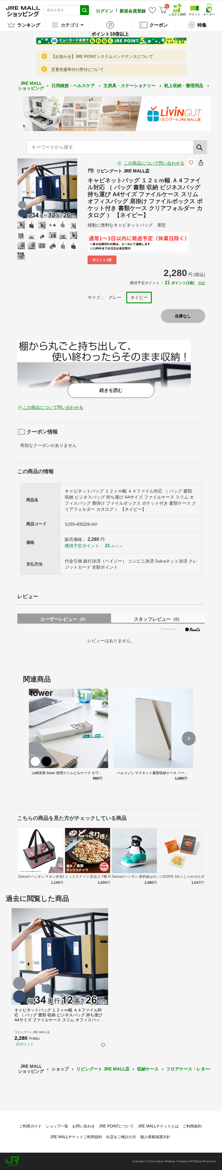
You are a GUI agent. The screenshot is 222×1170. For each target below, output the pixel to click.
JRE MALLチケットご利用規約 (76, 1137)
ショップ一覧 (57, 1126)
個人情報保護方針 (155, 1137)
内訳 (201, 283)
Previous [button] (35, 188)
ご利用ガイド (30, 1126)
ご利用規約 (192, 1126)
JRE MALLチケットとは (158, 1126)
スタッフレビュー (158, 619)
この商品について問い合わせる (154, 163)
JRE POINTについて (116, 1126)
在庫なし (183, 316)
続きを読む (111, 390)
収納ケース (148, 1068)
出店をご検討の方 (121, 1137)
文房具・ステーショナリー (130, 85)
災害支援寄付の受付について (77, 69)
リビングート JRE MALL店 (103, 1068)
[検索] (200, 147)
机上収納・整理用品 (184, 85)
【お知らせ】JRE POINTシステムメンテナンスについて (102, 56)
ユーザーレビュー (64, 619)
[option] (47, 188)
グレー (114, 297)
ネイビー (139, 297)
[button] (189, 738)
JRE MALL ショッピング (31, 86)
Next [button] (58, 188)
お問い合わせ (83, 1126)
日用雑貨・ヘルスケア (73, 85)
